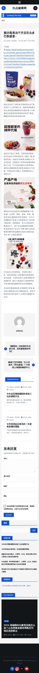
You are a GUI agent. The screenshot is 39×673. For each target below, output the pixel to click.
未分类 (14, 41)
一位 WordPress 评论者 (9, 586)
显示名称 (7, 476)
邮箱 (6, 486)
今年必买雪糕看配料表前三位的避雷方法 (15, 544)
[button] (32, 595)
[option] (19, 618)
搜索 (5, 523)
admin (8, 41)
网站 (5, 496)
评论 (6, 458)
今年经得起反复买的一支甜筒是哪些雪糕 (15, 549)
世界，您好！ (27, 586)
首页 (3, 20)
